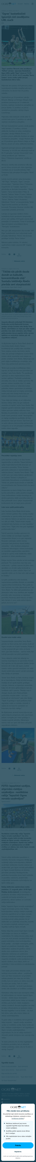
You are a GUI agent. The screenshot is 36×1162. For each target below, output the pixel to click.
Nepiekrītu (18, 1152)
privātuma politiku (18, 1118)
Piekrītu (18, 1145)
